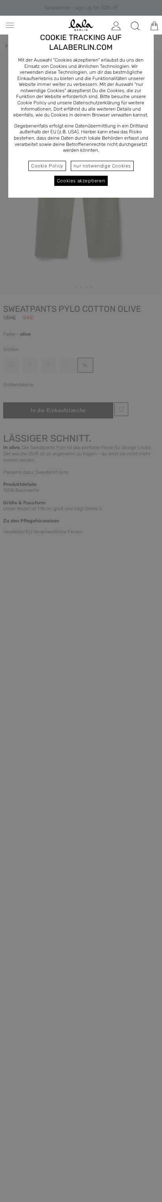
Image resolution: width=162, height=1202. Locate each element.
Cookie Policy (47, 166)
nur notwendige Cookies (102, 166)
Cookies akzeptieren (81, 181)
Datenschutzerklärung (96, 102)
